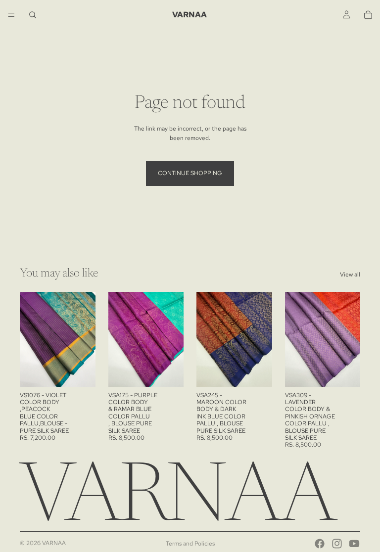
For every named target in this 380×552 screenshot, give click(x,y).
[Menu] (11, 14)
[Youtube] (354, 544)
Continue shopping (190, 173)
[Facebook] (320, 544)
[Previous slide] (31, 339)
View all (350, 274)
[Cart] (368, 15)
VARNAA (54, 543)
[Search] (33, 15)
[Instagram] (337, 544)
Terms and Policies (190, 544)
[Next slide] (84, 339)
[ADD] (80, 371)
